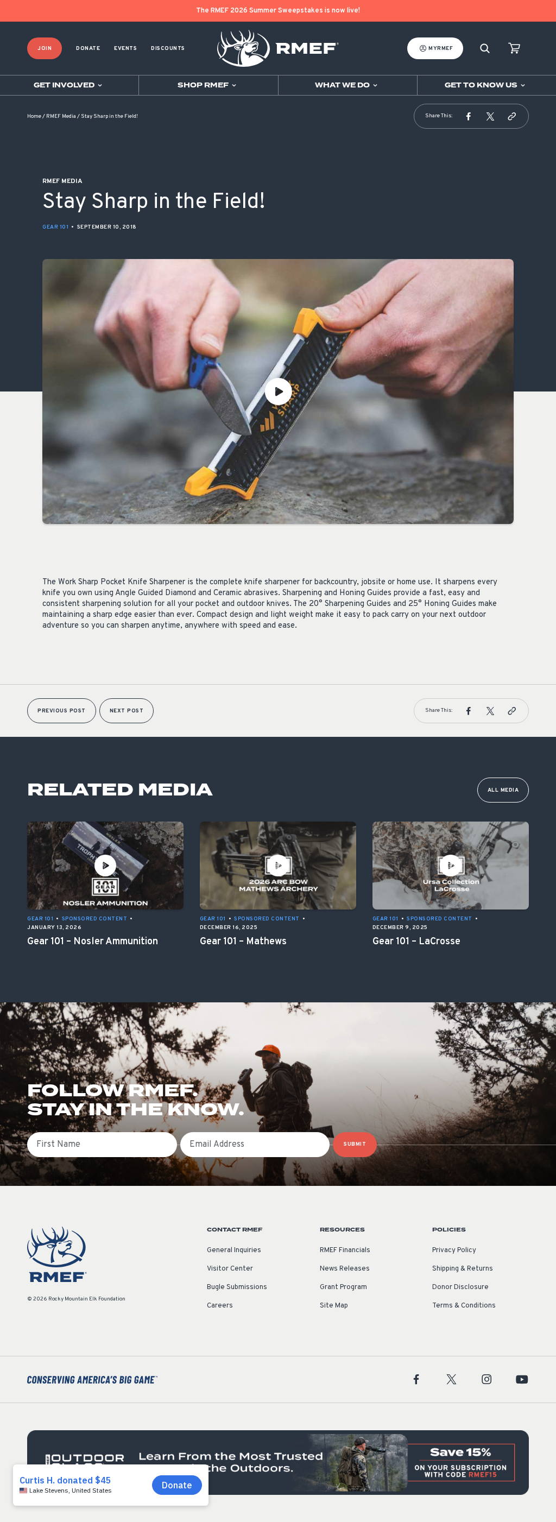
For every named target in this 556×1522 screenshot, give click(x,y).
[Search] (484, 48)
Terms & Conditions (464, 1306)
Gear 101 (55, 227)
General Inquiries (234, 1250)
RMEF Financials (345, 1250)
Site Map (334, 1306)
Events (125, 48)
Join (44, 48)
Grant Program (343, 1287)
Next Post (127, 711)
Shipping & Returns (462, 1269)
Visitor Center (230, 1269)
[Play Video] (278, 391)
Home (34, 116)
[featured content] (278, 1462)
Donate (88, 48)
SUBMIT (355, 1144)
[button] (468, 116)
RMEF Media (61, 116)
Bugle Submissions (237, 1287)
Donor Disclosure (460, 1287)
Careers (220, 1306)
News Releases (345, 1269)
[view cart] (514, 48)
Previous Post (61, 711)
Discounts (168, 48)
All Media (503, 790)
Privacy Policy (454, 1250)
